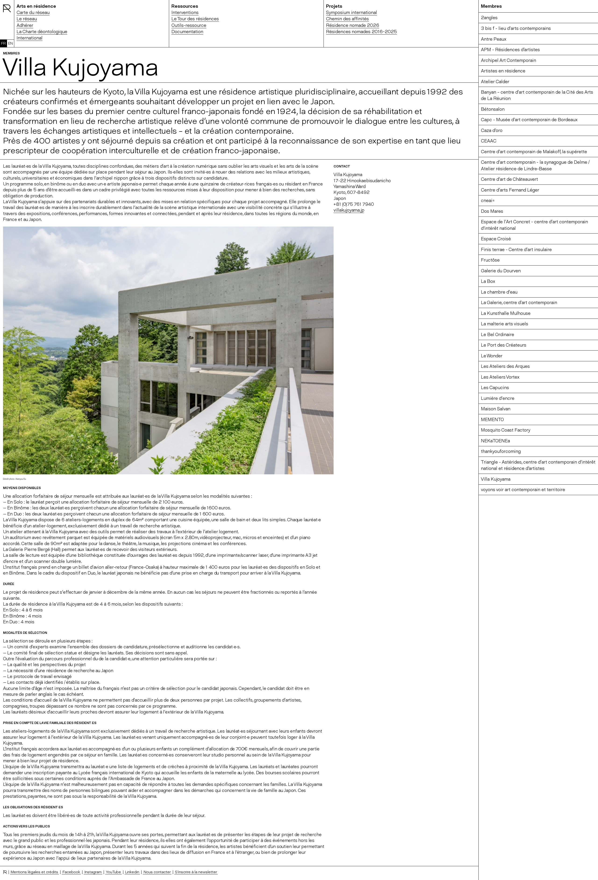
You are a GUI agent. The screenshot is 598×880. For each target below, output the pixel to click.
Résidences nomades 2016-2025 (361, 31)
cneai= (488, 200)
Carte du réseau (33, 12)
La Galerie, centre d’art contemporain (519, 302)
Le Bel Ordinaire (497, 334)
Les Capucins (495, 387)
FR (3, 43)
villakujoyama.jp (349, 210)
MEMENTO (492, 419)
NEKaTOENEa (495, 441)
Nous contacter (157, 871)
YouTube (113, 871)
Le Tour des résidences (195, 18)
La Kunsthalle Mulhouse (505, 313)
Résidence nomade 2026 (352, 25)
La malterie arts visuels (504, 323)
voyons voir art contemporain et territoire (523, 489)
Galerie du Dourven (501, 270)
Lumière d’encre (497, 398)
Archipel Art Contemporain (508, 60)
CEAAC (488, 141)
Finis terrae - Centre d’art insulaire (516, 249)
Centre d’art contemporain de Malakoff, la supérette (534, 151)
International (30, 38)
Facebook (71, 871)
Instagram (93, 871)
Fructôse (490, 260)
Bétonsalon (493, 109)
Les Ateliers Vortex (500, 377)
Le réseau (27, 18)
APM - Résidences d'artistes (510, 49)
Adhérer (25, 25)
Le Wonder (491, 355)
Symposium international (351, 12)
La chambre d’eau (499, 292)
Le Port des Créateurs (503, 345)
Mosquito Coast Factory (505, 430)
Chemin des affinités (347, 18)
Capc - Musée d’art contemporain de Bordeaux (529, 119)
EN (10, 43)
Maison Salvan (495, 409)
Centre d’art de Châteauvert (509, 179)
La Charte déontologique (42, 31)
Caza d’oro (491, 130)
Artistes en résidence (503, 71)
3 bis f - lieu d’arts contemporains (516, 28)
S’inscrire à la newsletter (196, 871)
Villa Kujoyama (495, 479)
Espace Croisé (496, 238)
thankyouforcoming (501, 451)
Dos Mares (492, 211)
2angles (489, 17)
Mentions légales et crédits (34, 871)
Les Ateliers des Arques (505, 366)
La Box (488, 281)
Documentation (187, 31)
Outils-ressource (188, 25)
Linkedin (132, 871)
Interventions (185, 12)
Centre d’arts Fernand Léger (510, 190)
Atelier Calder (495, 81)
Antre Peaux (493, 39)
